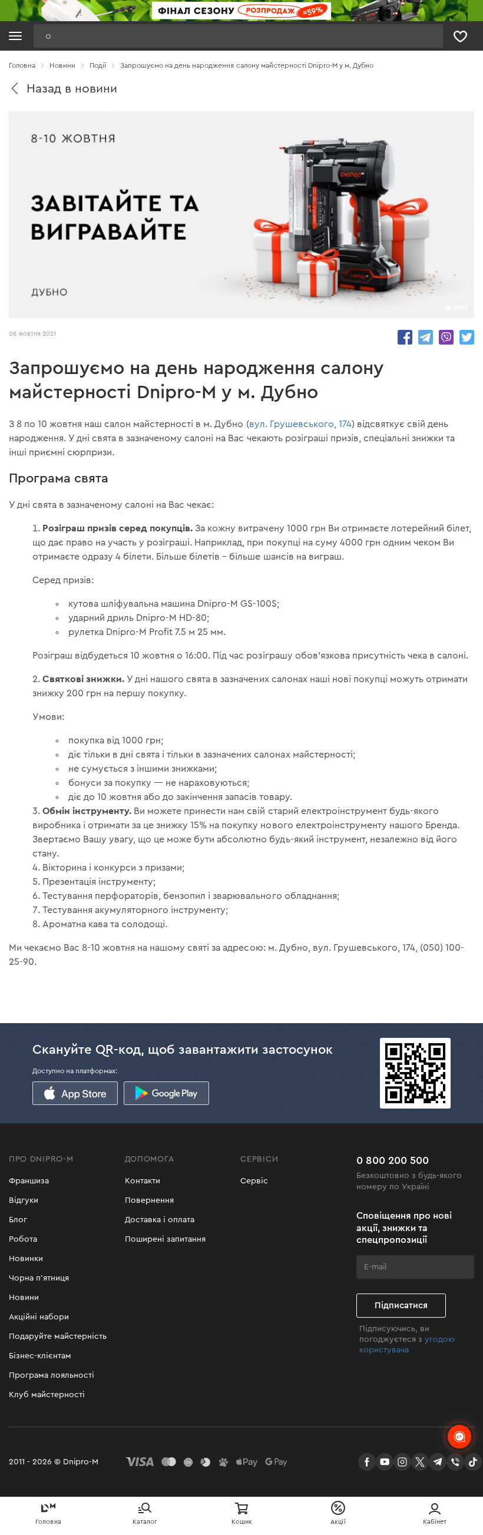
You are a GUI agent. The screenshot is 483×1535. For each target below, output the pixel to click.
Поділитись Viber (446, 337)
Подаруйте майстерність (58, 1336)
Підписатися (401, 1305)
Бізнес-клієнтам (40, 1356)
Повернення (149, 1200)
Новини (24, 1297)
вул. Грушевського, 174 (300, 424)
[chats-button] (459, 1436)
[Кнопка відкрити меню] (15, 36)
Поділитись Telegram (425, 337)
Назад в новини (72, 88)
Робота (23, 1239)
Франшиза (29, 1181)
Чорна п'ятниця (39, 1278)
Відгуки (23, 1200)
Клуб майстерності (47, 1395)
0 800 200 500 (392, 1160)
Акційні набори (39, 1317)
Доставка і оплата (159, 1220)
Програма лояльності (51, 1375)
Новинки (26, 1259)
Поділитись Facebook (405, 337)
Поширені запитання (165, 1239)
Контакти (142, 1181)
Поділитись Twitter (466, 337)
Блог (18, 1220)
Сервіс (254, 1181)
